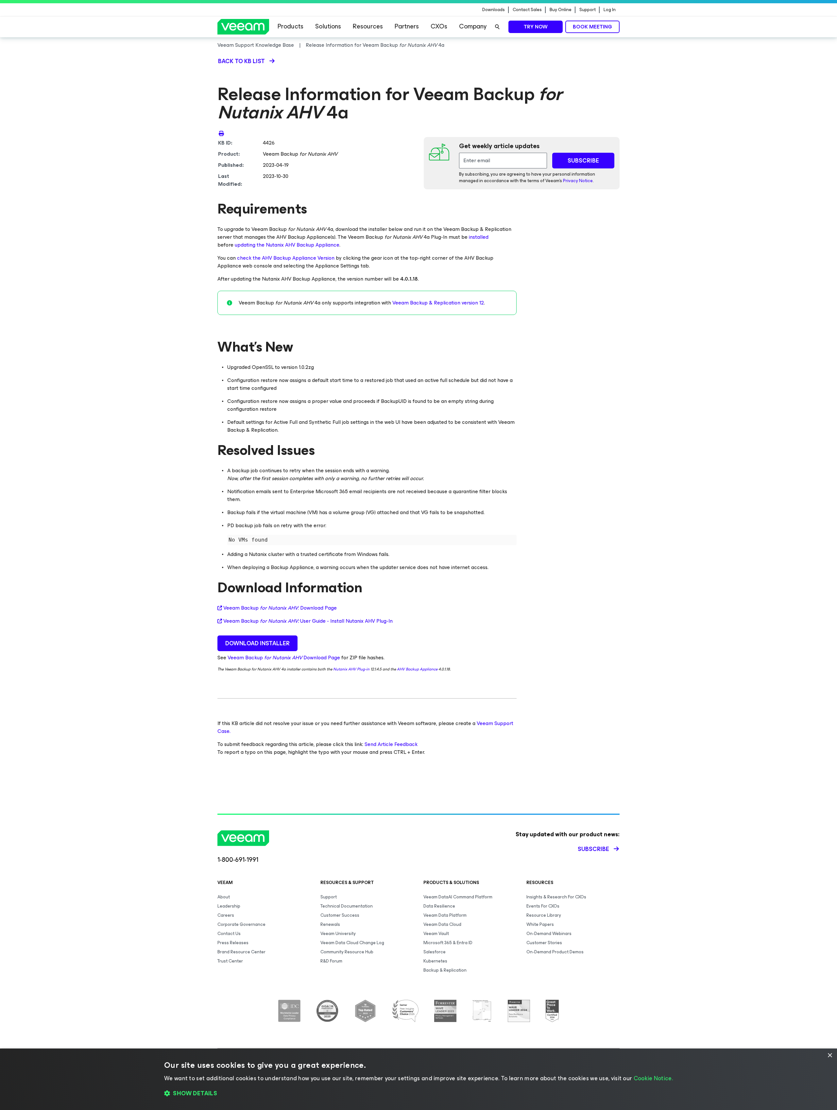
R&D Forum (331, 961)
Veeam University (338, 933)
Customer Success (339, 915)
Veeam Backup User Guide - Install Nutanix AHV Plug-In (308, 621)
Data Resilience (439, 906)
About (223, 897)
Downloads (493, 10)
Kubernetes (435, 961)
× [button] (829, 1055)
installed (478, 237)
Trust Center (230, 961)
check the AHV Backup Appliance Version (285, 257)
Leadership (228, 906)
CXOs (439, 26)
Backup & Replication (445, 970)
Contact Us (229, 933)
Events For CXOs (542, 906)
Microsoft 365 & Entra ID (447, 942)
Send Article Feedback (391, 744)
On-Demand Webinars (549, 933)
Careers (225, 915)
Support (587, 10)
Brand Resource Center (241, 952)
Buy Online (561, 10)
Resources (368, 26)
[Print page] (221, 133)
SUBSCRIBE (583, 160)
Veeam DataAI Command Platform (457, 897)
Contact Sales (527, 10)
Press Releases (232, 942)
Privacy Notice (578, 180)
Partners (407, 26)
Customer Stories (544, 942)
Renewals (330, 924)
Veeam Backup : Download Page (280, 608)
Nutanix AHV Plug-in (351, 669)
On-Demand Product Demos (555, 952)
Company (473, 26)
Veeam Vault (436, 933)
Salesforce (434, 952)
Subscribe (593, 849)
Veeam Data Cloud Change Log (352, 942)
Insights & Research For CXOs (556, 897)
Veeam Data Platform (445, 915)
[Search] (497, 27)
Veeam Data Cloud (442, 924)
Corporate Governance (241, 924)
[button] (418, 1094)
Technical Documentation (346, 906)
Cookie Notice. (653, 1078)
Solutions (328, 26)
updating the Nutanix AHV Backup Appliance (287, 244)
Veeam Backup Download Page (284, 657)
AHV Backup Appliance (417, 669)
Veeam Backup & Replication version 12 (438, 302)
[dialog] (418, 1079)
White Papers (540, 924)
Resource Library (543, 915)
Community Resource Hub (346, 952)
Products (290, 26)
